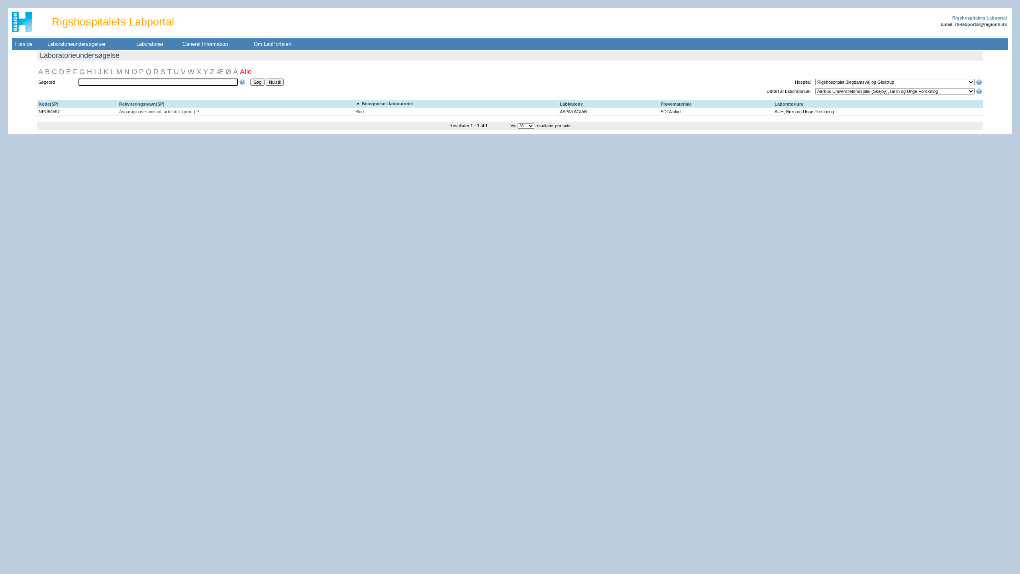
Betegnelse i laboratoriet (387, 103)
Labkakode (571, 104)
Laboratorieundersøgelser (76, 44)
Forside (23, 44)
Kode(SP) (49, 104)
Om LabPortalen (272, 44)
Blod (359, 111)
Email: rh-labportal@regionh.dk (974, 24)
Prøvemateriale (676, 104)
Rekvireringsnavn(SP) (142, 104)
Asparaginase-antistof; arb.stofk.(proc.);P (159, 111)
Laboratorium (789, 104)
